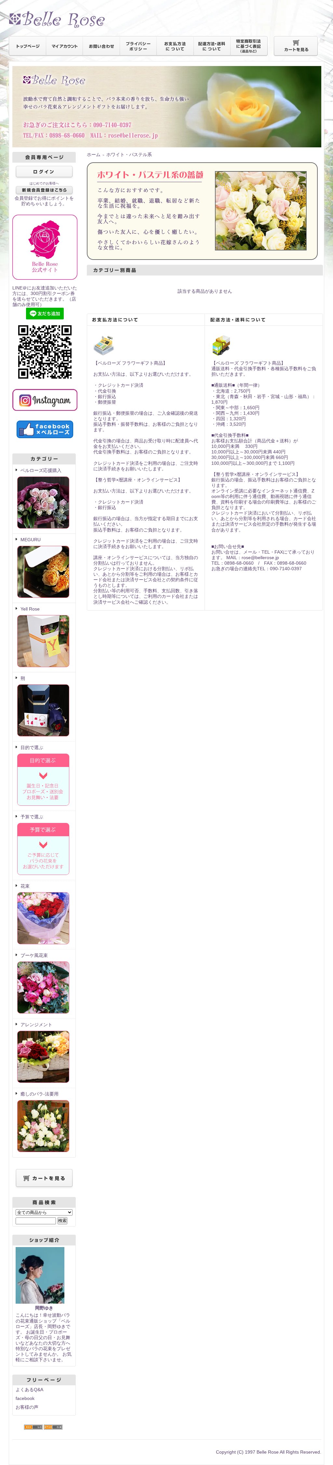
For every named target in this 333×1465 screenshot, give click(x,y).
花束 (25, 886)
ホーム (93, 154)
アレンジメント (36, 1024)
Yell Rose (30, 609)
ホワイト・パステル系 (129, 154)
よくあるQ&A (29, 1389)
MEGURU (30, 539)
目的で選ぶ (31, 747)
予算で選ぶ (31, 816)
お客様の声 (27, 1407)
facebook (25, 1398)
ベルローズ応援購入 (40, 470)
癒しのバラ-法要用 (39, 1093)
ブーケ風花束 (34, 955)
